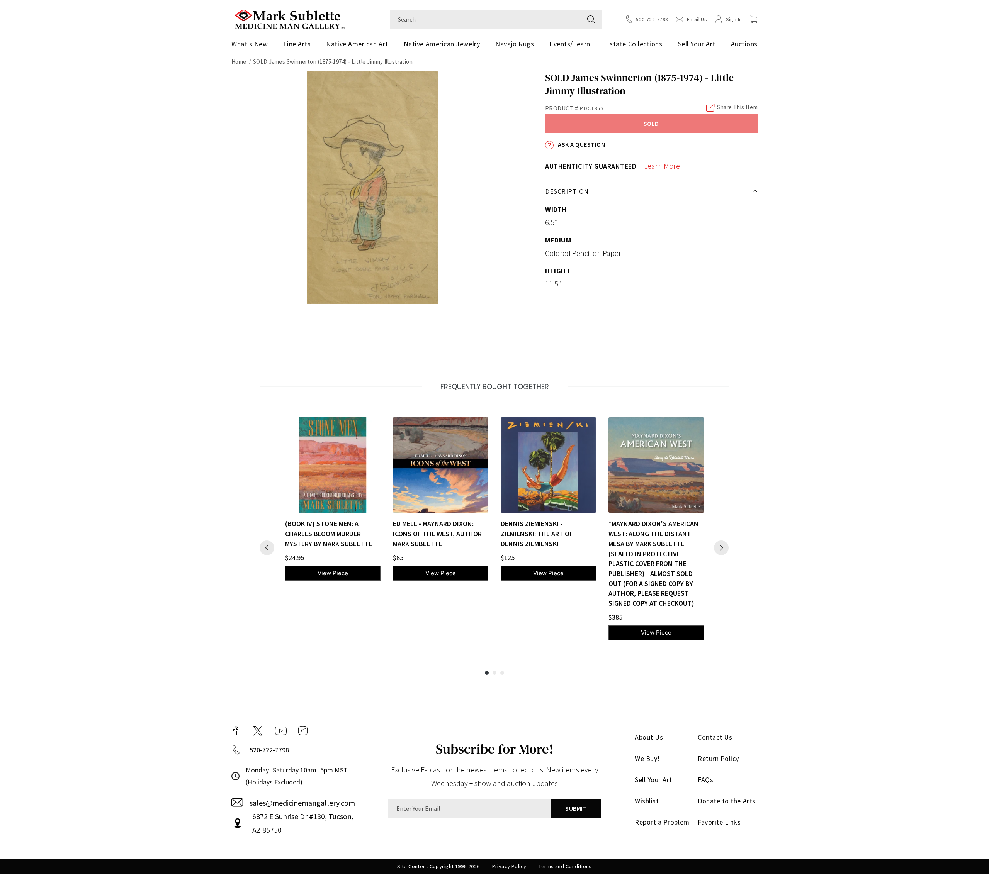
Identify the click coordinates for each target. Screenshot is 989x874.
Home (238, 61)
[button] (754, 19)
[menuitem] (252, 44)
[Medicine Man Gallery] (290, 18)
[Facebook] (236, 730)
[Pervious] (267, 547)
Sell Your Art (696, 43)
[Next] (721, 547)
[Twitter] (257, 731)
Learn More (662, 166)
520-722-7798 (269, 749)
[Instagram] (303, 730)
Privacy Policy (509, 866)
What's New (249, 43)
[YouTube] (281, 731)
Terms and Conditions (565, 866)
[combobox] (485, 19)
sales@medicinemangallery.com (302, 803)
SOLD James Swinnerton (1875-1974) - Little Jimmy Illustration (333, 61)
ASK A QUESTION (581, 144)
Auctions (744, 43)
